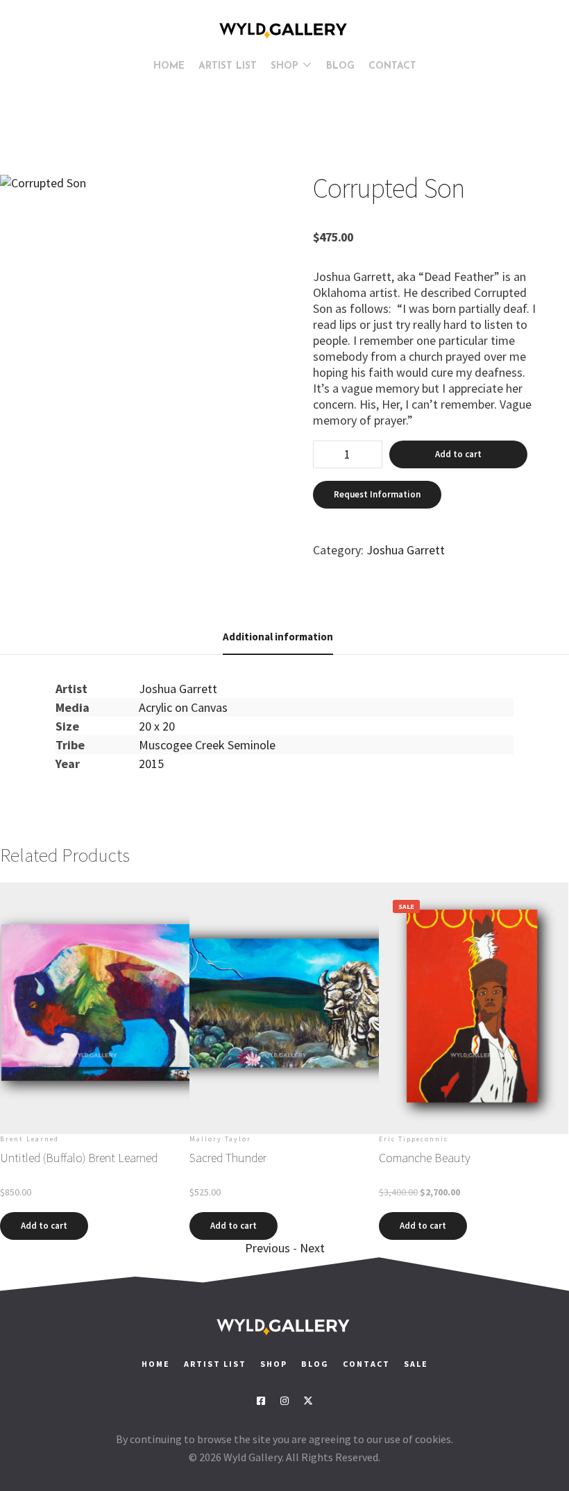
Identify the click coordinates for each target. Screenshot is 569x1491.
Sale (416, 1363)
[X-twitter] (308, 1401)
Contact (368, 1363)
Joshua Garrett (405, 550)
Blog (315, 1363)
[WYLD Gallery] (284, 30)
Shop (273, 1363)
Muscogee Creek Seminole (207, 745)
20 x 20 (157, 726)
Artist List (215, 1363)
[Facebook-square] (261, 1401)
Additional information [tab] (278, 636)
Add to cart (458, 454)
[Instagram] (284, 1401)
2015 (151, 764)
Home (156, 1363)
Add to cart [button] (44, 1226)
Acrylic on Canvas (183, 707)
